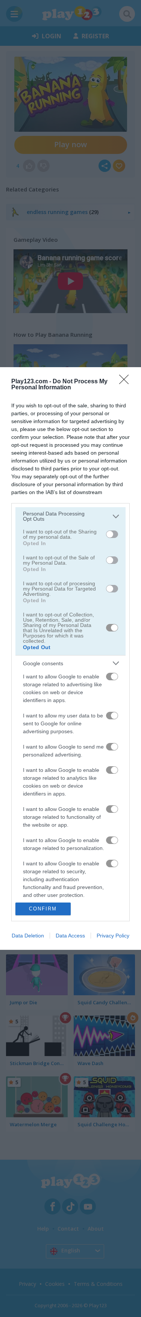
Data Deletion (28, 936)
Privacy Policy (113, 936)
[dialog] (70, 658)
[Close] (126, 382)
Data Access (70, 936)
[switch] (112, 534)
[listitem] (70, 516)
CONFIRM (43, 909)
